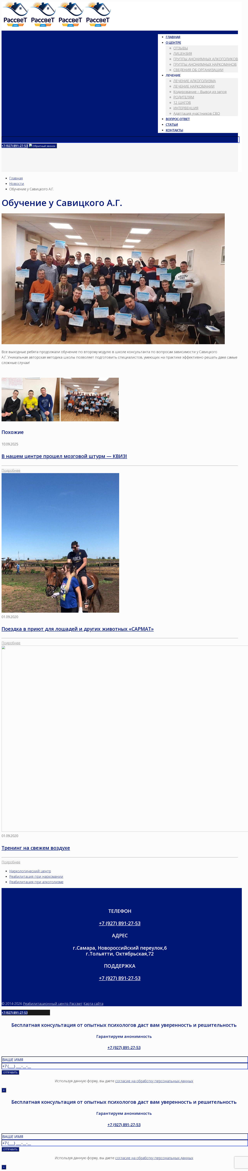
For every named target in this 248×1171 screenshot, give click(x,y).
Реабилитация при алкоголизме (36, 882)
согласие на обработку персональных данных (154, 1081)
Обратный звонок (43, 146)
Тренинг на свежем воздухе (36, 847)
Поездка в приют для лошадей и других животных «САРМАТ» (78, 628)
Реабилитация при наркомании (36, 876)
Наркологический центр (30, 871)
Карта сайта (93, 1003)
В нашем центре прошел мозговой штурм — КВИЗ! (64, 456)
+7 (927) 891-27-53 (15, 145)
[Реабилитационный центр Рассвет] (57, 25)
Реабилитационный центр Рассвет (53, 1003)
